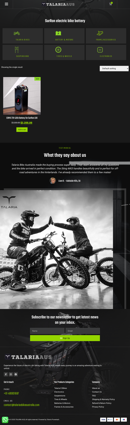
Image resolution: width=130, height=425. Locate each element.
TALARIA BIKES (23, 40)
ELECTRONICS (106, 56)
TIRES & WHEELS (64, 56)
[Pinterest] (16, 374)
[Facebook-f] (6, 374)
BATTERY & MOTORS (64, 40)
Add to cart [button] (22, 129)
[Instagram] (11, 374)
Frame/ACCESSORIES (106, 40)
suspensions (22, 56)
